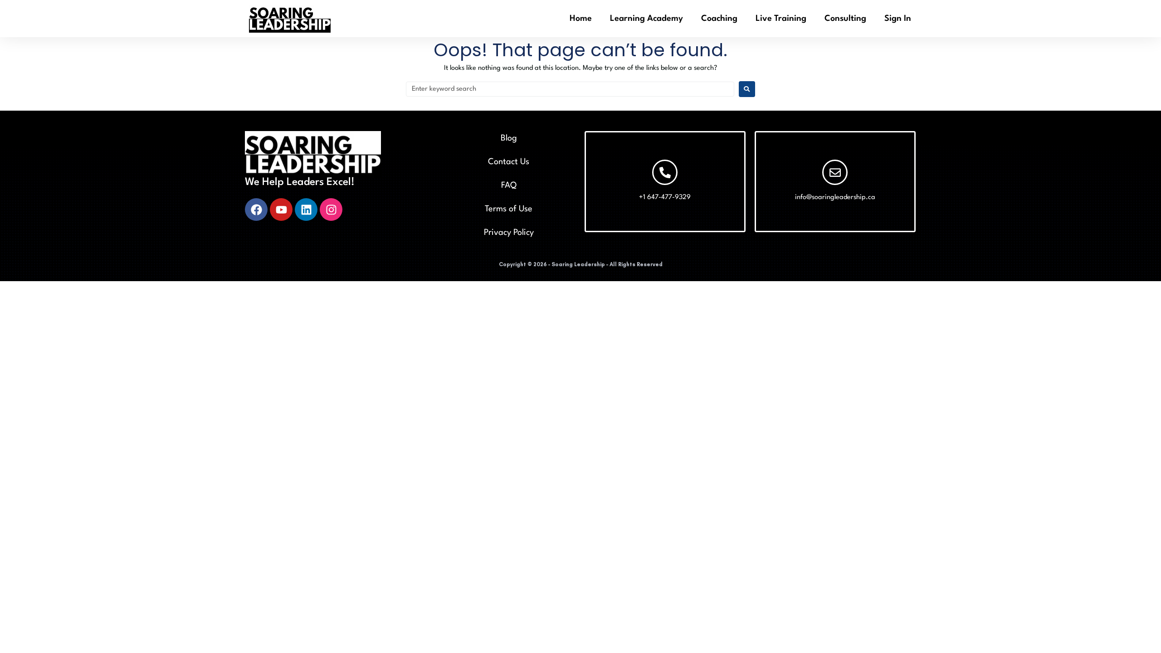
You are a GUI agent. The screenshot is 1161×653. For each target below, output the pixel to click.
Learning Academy (646, 19)
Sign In (897, 19)
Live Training (781, 19)
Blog (509, 138)
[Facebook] (256, 209)
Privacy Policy (509, 233)
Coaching (719, 19)
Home (581, 19)
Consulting (845, 19)
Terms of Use (508, 209)
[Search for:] (570, 89)
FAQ (509, 185)
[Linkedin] (306, 209)
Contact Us (508, 162)
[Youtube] (281, 209)
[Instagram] (331, 209)
